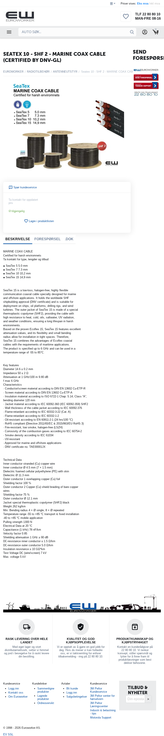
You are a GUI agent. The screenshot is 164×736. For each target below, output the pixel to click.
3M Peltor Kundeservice (98, 690)
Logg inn (13, 688)
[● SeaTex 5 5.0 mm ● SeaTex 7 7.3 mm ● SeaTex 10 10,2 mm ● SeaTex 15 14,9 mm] (67, 128)
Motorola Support (100, 717)
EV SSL (8, 734)
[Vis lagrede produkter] (125, 18)
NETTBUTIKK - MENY (9, 32)
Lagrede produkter (43, 697)
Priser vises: (141, 3)
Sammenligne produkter (45, 690)
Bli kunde (72, 688)
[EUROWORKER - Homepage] (27, 16)
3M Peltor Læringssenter (99, 704)
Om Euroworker (18, 696)
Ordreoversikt (45, 703)
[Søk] (132, 32)
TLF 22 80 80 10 (147, 14)
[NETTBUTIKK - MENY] (9, 32)
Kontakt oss (15, 692)
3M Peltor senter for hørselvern (102, 697)
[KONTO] (145, 32)
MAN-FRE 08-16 (148, 18)
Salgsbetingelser (76, 696)
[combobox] (77, 32)
